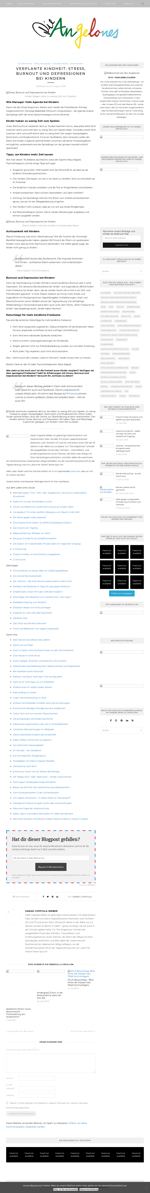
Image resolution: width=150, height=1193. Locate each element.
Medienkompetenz (121, 354)
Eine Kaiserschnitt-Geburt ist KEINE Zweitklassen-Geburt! (42, 522)
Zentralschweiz (108, 396)
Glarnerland (107, 344)
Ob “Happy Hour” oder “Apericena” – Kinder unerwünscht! (42, 776)
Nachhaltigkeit (108, 358)
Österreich (134, 396)
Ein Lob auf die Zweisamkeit (27, 576)
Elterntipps (25, 64)
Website (10, 1095)
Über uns (110, 4)
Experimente (120, 321)
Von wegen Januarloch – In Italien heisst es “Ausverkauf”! (42, 798)
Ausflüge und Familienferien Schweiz (118, 297)
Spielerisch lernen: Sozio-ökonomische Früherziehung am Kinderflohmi (18, 1013)
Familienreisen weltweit (129, 325)
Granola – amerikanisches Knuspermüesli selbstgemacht (128, 448)
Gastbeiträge (60, 64)
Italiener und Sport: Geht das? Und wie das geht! (37, 676)
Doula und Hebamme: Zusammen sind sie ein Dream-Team (43, 507)
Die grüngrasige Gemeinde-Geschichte (33, 718)
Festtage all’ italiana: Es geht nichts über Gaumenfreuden (42, 803)
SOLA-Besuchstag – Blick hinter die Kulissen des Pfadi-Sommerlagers (81, 982)
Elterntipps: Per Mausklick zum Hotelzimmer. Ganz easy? (42, 597)
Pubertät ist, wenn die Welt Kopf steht (32, 613)
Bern (103, 307)
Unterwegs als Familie (83, 4)
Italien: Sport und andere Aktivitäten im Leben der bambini (43, 813)
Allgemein (105, 293)
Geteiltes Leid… (20, 618)
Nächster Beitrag (83, 1031)
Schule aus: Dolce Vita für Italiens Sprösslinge (36, 771)
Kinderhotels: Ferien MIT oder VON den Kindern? (37, 591)
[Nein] (146, 1187)
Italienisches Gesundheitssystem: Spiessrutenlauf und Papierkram (46, 666)
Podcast (128, 4)
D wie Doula (19, 559)
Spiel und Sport (132, 382)
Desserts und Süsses (110, 311)
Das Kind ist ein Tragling (25, 528)
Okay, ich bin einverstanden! (65, 1189)
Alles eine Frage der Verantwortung (31, 808)
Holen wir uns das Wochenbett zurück (32, 501)
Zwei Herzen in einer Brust (26, 655)
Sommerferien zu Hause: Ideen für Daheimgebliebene (40, 570)
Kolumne (105, 354)
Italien (135, 349)
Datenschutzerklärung (89, 1189)
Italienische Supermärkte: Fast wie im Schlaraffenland (40, 724)
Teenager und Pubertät (121, 386)
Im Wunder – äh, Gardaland (27, 750)
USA (126, 391)
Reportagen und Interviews (113, 372)
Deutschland (128, 311)
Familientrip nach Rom (24, 766)
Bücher (120, 307)
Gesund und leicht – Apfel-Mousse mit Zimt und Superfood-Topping (128, 433)
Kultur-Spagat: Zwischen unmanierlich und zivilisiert (39, 661)
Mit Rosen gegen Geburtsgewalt (29, 517)
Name (9, 1078)
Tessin (138, 386)
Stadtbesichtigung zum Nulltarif (29, 602)
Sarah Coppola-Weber (41, 911)
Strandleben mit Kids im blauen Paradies (33, 761)
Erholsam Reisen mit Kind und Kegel (31, 607)
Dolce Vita (126, 316)
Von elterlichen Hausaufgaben (28, 745)
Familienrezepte (52, 4)
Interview (75, 471)
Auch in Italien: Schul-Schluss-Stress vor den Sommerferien (43, 650)
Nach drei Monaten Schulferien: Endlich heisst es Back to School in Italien (50, 819)
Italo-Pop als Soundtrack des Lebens (31, 639)
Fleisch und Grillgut (129, 330)
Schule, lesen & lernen (111, 382)
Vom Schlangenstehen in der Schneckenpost (36, 792)
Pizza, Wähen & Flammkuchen (114, 368)
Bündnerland (133, 307)
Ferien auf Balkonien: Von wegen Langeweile (35, 628)
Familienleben (26, 4)
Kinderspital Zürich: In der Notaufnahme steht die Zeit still (50, 995)
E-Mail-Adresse (10, 1086)
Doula (137, 316)
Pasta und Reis (107, 363)
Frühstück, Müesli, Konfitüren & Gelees (119, 335)
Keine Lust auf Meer (23, 645)
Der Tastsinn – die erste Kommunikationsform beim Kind (42, 581)
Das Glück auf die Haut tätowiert (29, 623)
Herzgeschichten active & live (115, 349)
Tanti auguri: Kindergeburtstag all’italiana (34, 782)
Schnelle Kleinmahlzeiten (113, 377)
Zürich (123, 396)
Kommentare (21, 896)
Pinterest (72, 393)
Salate (132, 372)
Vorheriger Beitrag (20, 1031)
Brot (111, 307)
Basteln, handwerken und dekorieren (118, 302)
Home (9, 4)
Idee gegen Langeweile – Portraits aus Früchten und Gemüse (128, 502)
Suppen (104, 386)
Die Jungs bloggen (109, 316)
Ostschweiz (124, 358)
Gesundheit (77, 64)
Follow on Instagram (121, 593)
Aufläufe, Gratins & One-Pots (127, 293)
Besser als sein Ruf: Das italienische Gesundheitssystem (41, 787)
